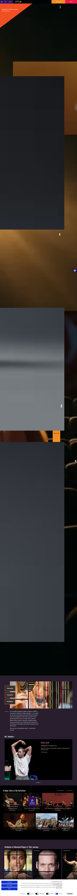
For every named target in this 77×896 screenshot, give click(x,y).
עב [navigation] (11, 2)
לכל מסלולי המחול (69, 790)
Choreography (51, 745)
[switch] (48, 894)
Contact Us (75, 270)
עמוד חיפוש (5, 1)
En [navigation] (10, 2)
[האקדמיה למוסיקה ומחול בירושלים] (18, 2)
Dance (55, 745)
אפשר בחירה (9, 885)
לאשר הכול (9, 882)
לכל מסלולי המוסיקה (60, 790)
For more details (12, 810)
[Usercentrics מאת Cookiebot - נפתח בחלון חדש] (70, 894)
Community (10, 688)
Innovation (10, 695)
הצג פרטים (23, 893)
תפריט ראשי (2, 2)
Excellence (10, 701)
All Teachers (38, 782)
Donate (71, 1)
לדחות (9, 888)
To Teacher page (44, 752)
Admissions (58, 1)
